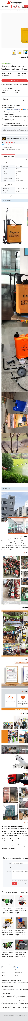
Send (14, 883)
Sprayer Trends (16, 1007)
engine (3, 970)
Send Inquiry (14, 80)
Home (2, 10)
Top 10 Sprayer (6, 1007)
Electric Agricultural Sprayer (9, 989)
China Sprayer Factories (8, 996)
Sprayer (17, 970)
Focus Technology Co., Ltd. (18, 1015)
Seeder (3, 972)
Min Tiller (3, 975)
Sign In (3, 149)
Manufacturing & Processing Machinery (13, 10)
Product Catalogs (22, 966)
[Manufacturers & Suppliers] (14, 2)
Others (16, 975)
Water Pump (18, 972)
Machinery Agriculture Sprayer (10, 1003)
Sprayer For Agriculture (22, 1000)
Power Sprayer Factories (8, 1000)
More (2, 1010)
